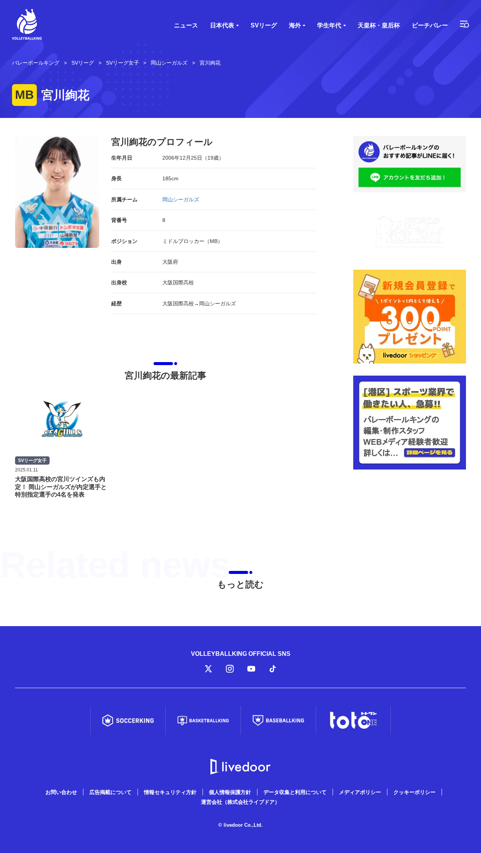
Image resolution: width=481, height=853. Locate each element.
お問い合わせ (61, 792)
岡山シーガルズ (180, 199)
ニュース (186, 25)
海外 (295, 25)
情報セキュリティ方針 (170, 792)
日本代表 (222, 25)
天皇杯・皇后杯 (379, 25)
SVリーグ (264, 25)
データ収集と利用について (295, 792)
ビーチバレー (430, 25)
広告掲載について (110, 792)
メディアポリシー (360, 792)
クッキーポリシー (414, 792)
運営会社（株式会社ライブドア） (240, 802)
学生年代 (329, 25)
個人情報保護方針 (230, 792)
